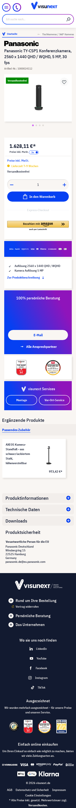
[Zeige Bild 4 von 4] (43, 125)
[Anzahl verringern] (11, 184)
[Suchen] (68, 19)
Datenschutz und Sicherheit (32, 790)
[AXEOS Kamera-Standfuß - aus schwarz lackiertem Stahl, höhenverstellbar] (49, 455)
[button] (38, 226)
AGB (9, 790)
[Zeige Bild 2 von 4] (36, 125)
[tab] (16, 430)
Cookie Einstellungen (38, 795)
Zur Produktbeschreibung (24, 277)
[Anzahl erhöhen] (64, 184)
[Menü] (6, 7)
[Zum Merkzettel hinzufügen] (64, 82)
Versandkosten (37, 805)
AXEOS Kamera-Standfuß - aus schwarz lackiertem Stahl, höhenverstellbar (18, 454)
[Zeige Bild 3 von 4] (40, 125)
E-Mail (38, 335)
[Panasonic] (38, 43)
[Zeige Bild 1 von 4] (33, 125)
